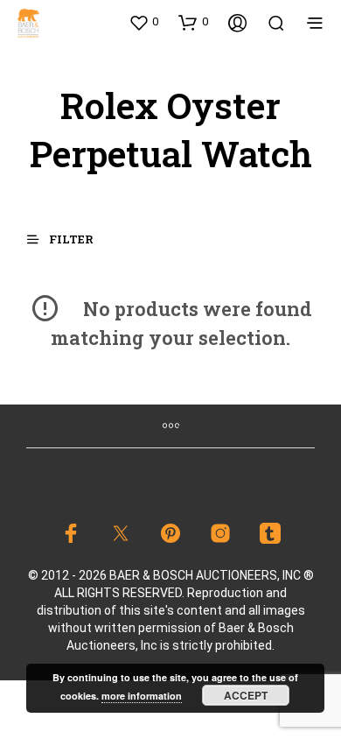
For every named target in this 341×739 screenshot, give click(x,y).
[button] (143, 22)
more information (141, 695)
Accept (246, 695)
